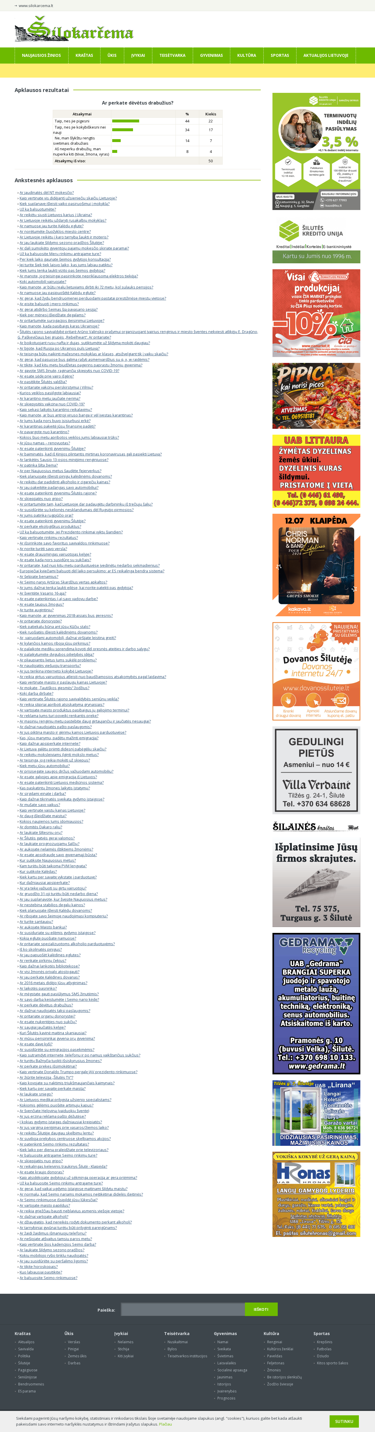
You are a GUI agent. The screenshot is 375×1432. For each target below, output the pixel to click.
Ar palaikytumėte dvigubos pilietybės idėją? (57, 654)
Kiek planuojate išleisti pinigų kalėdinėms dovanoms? (66, 476)
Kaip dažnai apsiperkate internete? (50, 743)
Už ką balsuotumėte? (38, 209)
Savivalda (26, 1348)
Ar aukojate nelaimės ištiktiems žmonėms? (56, 849)
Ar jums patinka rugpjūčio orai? (46, 515)
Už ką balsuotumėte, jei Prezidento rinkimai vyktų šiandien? (71, 532)
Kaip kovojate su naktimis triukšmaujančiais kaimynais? (67, 1082)
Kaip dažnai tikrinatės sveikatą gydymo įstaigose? (62, 799)
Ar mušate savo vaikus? (40, 804)
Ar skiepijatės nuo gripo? (41, 498)
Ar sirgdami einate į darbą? (43, 793)
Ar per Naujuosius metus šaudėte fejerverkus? (60, 470)
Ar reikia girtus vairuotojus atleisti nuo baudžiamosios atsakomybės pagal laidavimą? (93, 676)
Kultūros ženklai (280, 1348)
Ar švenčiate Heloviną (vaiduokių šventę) (54, 1110)
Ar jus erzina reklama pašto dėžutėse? (53, 1116)
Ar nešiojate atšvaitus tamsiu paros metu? (56, 1238)
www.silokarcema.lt (36, 5)
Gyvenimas (211, 55)
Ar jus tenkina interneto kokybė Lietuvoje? (56, 671)
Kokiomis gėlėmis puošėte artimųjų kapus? (56, 1105)
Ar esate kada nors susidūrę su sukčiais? (55, 559)
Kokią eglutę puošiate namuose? (48, 938)
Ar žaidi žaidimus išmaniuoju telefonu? (53, 1233)
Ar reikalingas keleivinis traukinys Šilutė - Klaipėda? (63, 1166)
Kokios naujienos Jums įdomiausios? (51, 821)
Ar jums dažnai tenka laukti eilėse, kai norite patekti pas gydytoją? (76, 587)
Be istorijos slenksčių (284, 1377)
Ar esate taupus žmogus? (42, 604)
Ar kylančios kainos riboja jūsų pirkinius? (55, 643)
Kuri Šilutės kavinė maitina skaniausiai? (53, 1032)
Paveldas (274, 1356)
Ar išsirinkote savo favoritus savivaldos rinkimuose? (65, 543)
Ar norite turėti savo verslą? (43, 548)
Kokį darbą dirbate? (36, 693)
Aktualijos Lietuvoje (326, 55)
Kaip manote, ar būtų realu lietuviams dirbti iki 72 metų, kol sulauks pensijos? (86, 287)
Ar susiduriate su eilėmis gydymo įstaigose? (58, 932)
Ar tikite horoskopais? (39, 1266)
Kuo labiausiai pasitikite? (41, 1272)
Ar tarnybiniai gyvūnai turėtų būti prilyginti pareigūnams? (68, 1227)
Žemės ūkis (77, 1356)
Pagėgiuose (28, 1370)
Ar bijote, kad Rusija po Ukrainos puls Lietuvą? (60, 348)
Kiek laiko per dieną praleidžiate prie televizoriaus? (64, 1149)
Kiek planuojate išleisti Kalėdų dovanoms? (56, 910)
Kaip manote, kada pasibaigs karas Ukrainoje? (59, 326)
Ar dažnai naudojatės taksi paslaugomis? (55, 1010)
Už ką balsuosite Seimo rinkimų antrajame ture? (61, 1183)
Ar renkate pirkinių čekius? (43, 960)
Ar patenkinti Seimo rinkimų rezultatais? (54, 1144)
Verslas (74, 1341)
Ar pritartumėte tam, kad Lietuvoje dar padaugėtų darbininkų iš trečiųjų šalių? (86, 504)
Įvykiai (138, 55)
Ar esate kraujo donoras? (42, 1172)
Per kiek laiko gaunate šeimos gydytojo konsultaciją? (65, 259)
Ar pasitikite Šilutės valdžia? (43, 381)
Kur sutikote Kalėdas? (38, 871)
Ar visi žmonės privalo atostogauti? (49, 971)
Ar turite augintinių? (37, 609)
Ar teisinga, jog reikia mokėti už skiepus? (55, 760)
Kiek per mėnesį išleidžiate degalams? (53, 315)
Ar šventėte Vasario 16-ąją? (43, 593)
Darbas (74, 1363)
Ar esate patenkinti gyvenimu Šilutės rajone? (58, 493)
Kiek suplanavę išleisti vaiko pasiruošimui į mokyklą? (65, 203)
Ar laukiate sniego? (36, 1094)
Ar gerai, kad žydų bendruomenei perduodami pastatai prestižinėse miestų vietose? (93, 298)
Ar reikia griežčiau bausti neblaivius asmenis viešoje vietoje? (72, 1210)
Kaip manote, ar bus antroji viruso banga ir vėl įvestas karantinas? (76, 415)
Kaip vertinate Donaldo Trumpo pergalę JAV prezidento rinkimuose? (78, 1071)
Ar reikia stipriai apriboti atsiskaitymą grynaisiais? (62, 704)
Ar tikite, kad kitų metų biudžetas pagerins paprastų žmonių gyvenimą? (81, 365)
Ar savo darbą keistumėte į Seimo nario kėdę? (59, 999)
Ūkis (112, 55)
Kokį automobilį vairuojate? (43, 281)
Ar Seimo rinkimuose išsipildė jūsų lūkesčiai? (59, 1199)
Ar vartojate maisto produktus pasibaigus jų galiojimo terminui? (74, 710)
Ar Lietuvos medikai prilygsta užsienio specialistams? (65, 1099)
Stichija (123, 1348)
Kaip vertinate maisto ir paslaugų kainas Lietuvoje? (63, 682)
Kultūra (246, 55)
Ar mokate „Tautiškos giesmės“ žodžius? (54, 687)
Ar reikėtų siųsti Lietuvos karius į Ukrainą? (56, 214)
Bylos (172, 1348)
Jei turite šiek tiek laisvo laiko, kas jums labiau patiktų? (66, 264)
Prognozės (226, 1398)
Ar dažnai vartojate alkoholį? (44, 1216)
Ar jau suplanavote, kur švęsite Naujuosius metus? (63, 899)
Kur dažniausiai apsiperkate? (45, 882)
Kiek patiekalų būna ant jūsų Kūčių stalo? (55, 626)
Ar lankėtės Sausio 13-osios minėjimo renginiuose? (64, 459)
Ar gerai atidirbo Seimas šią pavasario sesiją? (59, 309)
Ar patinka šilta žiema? (39, 465)
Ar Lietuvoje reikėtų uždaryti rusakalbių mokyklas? (63, 220)
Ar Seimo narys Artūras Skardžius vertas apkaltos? (63, 582)
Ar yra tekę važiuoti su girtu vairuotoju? (53, 888)
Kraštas (84, 55)
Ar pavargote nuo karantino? (44, 431)
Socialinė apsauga (232, 1370)
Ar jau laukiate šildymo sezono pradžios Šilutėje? (62, 242)
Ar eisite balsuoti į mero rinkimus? (49, 303)
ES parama (27, 1391)
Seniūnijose (27, 1377)
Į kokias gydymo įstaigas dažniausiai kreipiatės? (61, 1121)
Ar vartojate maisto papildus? (45, 1205)
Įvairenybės (226, 1391)
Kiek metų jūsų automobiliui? (45, 765)
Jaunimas (224, 1377)
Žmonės (274, 1370)
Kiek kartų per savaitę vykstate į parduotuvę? (58, 877)
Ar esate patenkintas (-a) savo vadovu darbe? (59, 598)
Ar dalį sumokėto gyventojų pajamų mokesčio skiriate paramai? (74, 248)
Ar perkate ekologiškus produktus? (50, 526)
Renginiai (274, 1341)
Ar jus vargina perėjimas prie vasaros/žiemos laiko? (64, 1127)
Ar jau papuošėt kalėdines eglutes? (50, 954)
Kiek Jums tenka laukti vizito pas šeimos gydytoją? (62, 270)
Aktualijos (26, 1341)
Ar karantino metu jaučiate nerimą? (50, 398)
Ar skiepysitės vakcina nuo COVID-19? (52, 404)
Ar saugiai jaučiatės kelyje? (43, 1027)
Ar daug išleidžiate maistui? (43, 815)
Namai (222, 1341)
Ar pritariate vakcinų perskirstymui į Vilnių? (56, 387)
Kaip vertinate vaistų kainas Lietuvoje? (52, 810)
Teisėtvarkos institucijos (187, 1356)
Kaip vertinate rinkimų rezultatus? (49, 537)
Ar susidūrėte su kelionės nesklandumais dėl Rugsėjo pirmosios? (77, 509)
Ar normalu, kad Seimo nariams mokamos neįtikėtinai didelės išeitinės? (81, 1194)
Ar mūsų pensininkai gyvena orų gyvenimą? (57, 1038)
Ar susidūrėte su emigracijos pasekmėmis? (57, 1049)
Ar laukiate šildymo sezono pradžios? (52, 1249)
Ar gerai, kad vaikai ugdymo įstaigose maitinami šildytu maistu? (73, 1188)
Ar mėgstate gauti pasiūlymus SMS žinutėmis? (59, 993)
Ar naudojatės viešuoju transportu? (50, 665)
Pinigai (73, 1348)
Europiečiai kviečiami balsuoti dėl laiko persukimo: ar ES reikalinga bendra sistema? (92, 571)
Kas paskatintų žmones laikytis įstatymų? (55, 788)
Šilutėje (24, 1363)
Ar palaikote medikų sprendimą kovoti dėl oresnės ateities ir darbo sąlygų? (85, 648)
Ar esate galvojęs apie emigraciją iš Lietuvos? (58, 776)
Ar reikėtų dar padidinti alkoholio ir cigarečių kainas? (65, 481)
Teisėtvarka (172, 55)
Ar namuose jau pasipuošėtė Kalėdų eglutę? (58, 292)
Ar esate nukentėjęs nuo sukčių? (48, 1021)
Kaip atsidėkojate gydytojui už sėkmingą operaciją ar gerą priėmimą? (78, 1177)
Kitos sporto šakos (332, 1363)
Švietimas (225, 1356)
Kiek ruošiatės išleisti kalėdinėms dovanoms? (59, 632)
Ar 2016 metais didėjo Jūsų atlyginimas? (53, 982)
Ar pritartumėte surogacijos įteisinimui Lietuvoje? (62, 320)
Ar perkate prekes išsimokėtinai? (48, 1066)
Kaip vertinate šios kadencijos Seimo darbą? (58, 1244)
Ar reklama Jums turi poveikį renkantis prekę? (59, 715)
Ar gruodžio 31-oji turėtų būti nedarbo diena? (59, 893)
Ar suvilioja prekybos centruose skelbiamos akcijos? (65, 1138)
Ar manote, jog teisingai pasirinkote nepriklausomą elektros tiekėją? (79, 276)
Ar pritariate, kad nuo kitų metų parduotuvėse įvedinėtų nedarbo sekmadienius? (90, 565)
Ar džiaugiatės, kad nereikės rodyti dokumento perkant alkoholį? (76, 1222)
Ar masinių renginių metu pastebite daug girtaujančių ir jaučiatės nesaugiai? (85, 721)
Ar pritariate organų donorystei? (47, 1016)
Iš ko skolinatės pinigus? (41, 949)
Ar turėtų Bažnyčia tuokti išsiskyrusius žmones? (61, 1060)
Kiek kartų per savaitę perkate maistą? (53, 1088)
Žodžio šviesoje (280, 1384)
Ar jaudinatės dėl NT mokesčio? (47, 192)
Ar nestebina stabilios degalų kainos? (52, 904)
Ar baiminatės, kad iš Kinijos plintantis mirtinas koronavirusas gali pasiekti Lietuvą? (91, 454)
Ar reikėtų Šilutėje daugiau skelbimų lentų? (57, 1133)
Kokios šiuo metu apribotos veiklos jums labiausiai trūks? (69, 437)
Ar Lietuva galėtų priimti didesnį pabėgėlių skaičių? (63, 749)
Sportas (280, 55)
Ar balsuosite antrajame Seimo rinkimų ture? (58, 1155)
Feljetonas (275, 1363)
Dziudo (323, 1356)
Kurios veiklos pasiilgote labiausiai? (50, 392)
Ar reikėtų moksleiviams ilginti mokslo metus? (59, 754)
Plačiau (165, 1424)
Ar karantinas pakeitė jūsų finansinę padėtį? (58, 426)
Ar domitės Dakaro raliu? (41, 826)
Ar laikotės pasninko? (38, 988)
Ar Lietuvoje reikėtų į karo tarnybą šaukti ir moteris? (64, 237)
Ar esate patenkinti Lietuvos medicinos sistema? (62, 782)
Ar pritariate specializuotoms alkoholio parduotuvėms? (67, 943)
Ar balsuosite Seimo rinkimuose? (48, 1277)
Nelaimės (125, 1341)
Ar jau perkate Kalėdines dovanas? (50, 977)
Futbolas (324, 1348)
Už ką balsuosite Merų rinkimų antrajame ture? (60, 253)
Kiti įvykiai (126, 1356)
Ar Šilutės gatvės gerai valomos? (47, 838)
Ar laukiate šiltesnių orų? (41, 832)
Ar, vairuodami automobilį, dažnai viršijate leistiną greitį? (68, 637)
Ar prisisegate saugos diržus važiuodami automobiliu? (66, 771)
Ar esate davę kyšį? (36, 1044)
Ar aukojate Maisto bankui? (43, 927)
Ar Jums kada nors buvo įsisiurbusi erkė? (55, 420)
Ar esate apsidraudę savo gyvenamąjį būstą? (58, 854)
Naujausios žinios (41, 55)
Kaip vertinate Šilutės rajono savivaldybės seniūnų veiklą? (69, 699)
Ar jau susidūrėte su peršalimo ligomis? (54, 1261)
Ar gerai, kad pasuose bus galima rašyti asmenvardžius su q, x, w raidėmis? (84, 359)
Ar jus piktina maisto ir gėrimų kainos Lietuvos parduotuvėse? (73, 732)
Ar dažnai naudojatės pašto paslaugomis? (56, 726)
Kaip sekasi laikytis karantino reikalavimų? (56, 409)
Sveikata (224, 1348)
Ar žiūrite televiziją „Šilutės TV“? (46, 1077)
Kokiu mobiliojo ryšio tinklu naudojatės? (54, 1255)
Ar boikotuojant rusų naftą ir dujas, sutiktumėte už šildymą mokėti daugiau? (85, 342)
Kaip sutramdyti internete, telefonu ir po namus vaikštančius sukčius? (80, 1055)
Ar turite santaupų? (36, 921)
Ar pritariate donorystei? (41, 621)
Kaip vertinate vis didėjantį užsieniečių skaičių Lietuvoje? (68, 198)
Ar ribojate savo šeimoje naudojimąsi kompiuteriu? (64, 916)
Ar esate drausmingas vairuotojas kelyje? (55, 554)
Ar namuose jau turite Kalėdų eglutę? (51, 225)
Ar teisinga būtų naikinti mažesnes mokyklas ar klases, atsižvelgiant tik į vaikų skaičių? (94, 353)
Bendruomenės (31, 1384)
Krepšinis (324, 1341)
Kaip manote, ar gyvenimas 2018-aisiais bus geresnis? (66, 615)
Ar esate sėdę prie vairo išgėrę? (47, 376)
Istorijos (224, 1384)
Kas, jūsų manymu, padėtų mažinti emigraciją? (59, 737)
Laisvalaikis (226, 1363)
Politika (24, 1356)
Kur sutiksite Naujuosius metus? (48, 860)
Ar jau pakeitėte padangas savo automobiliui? (59, 487)
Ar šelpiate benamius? (39, 576)
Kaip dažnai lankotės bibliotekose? (50, 966)
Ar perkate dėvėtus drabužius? (46, 1005)
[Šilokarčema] (74, 40)
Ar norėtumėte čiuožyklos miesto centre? (55, 231)
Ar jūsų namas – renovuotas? (45, 443)
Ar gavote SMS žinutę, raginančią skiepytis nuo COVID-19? (69, 370)
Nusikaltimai (178, 1341)
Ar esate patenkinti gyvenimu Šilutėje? (53, 448)
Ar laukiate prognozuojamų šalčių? (49, 843)
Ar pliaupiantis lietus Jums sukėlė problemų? (58, 660)
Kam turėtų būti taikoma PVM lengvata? (53, 865)
